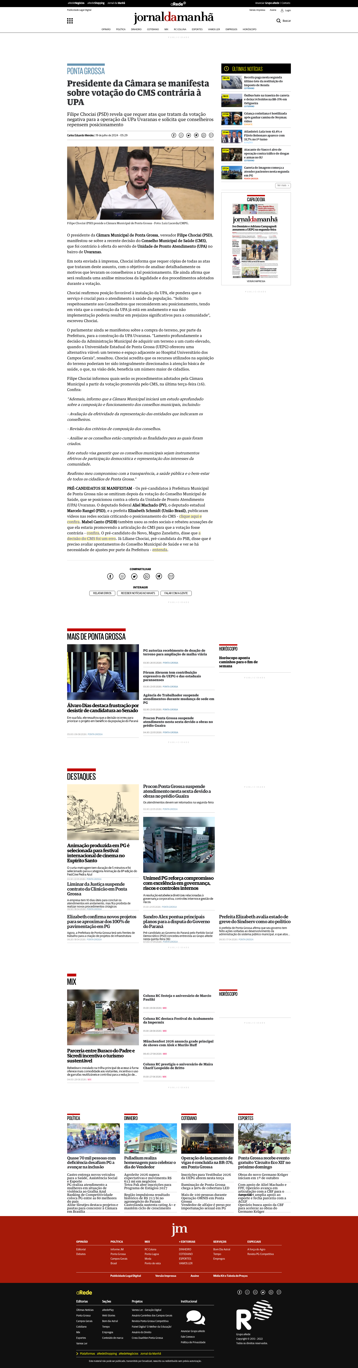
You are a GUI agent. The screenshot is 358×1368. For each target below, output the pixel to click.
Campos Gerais (84, 1321)
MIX (166, 29)
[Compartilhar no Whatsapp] (203, 135)
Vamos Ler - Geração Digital (146, 1310)
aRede (76, 3)
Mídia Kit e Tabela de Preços (230, 1276)
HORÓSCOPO (249, 29)
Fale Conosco (188, 1337)
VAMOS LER (214, 29)
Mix (78, 1332)
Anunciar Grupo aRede (193, 1331)
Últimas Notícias (85, 1310)
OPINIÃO (106, 29)
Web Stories (108, 1315)
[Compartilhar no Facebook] (174, 135)
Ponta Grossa (83, 1315)
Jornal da (116, 3)
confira (93, 533)
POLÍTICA (120, 29)
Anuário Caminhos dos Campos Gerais (152, 1315)
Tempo (106, 1327)
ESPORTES (197, 29)
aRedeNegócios (128, 1353)
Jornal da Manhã (150, 1353)
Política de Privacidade (193, 1342)
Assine (273, 10)
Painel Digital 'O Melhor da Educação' (152, 1327)
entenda (159, 550)
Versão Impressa (257, 10)
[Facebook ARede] (240, 1292)
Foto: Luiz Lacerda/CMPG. (171, 223)
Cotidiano (81, 1327)
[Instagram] (247, 1292)
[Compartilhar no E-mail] (211, 135)
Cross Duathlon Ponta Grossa (147, 1338)
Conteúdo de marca (112, 1338)
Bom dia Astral (110, 1321)
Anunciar (267, 3)
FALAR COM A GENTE (176, 593)
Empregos (107, 1332)
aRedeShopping (107, 1353)
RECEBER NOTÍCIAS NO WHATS (138, 593)
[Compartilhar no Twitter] (188, 135)
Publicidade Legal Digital (79, 10)
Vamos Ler (81, 1343)
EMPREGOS (231, 29)
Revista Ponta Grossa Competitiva (150, 1321)
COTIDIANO (153, 29)
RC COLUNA (180, 29)
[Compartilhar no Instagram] (181, 135)
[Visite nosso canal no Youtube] (255, 1292)
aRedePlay (108, 1310)
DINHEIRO (136, 29)
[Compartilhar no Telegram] (196, 135)
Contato (286, 3)
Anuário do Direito (141, 1332)
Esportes (81, 1338)
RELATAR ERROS (102, 593)
